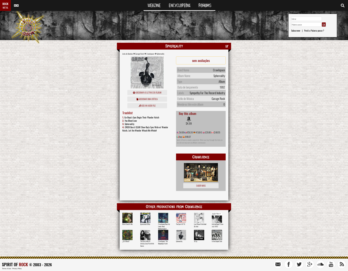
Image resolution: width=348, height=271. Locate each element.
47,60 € (198, 132)
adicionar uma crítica (148, 99)
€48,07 (188, 136)
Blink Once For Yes (127, 224)
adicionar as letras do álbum (148, 92)
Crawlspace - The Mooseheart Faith (163, 242)
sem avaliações (201, 60)
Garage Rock (139, 53)
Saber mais (201, 185)
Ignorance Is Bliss (145, 224)
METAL (5, 7)
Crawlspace (150, 53)
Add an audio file (148, 105)
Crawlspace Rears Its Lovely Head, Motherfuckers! (164, 226)
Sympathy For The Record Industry (207, 93)
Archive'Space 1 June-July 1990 (217, 225)
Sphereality (179, 241)
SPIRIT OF (15, 264)
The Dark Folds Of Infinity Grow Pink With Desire (147, 243)
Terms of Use (6, 268)
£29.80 (208, 132)
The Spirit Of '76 (180, 224)
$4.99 (189, 123)
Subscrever (295, 30)
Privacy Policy (17, 268)
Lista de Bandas (127, 53)
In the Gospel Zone (217, 241)
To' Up (195, 241)
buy (180, 136)
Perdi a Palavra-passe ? (314, 30)
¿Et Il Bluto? (125, 241)
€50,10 (190, 132)
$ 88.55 (217, 132)
